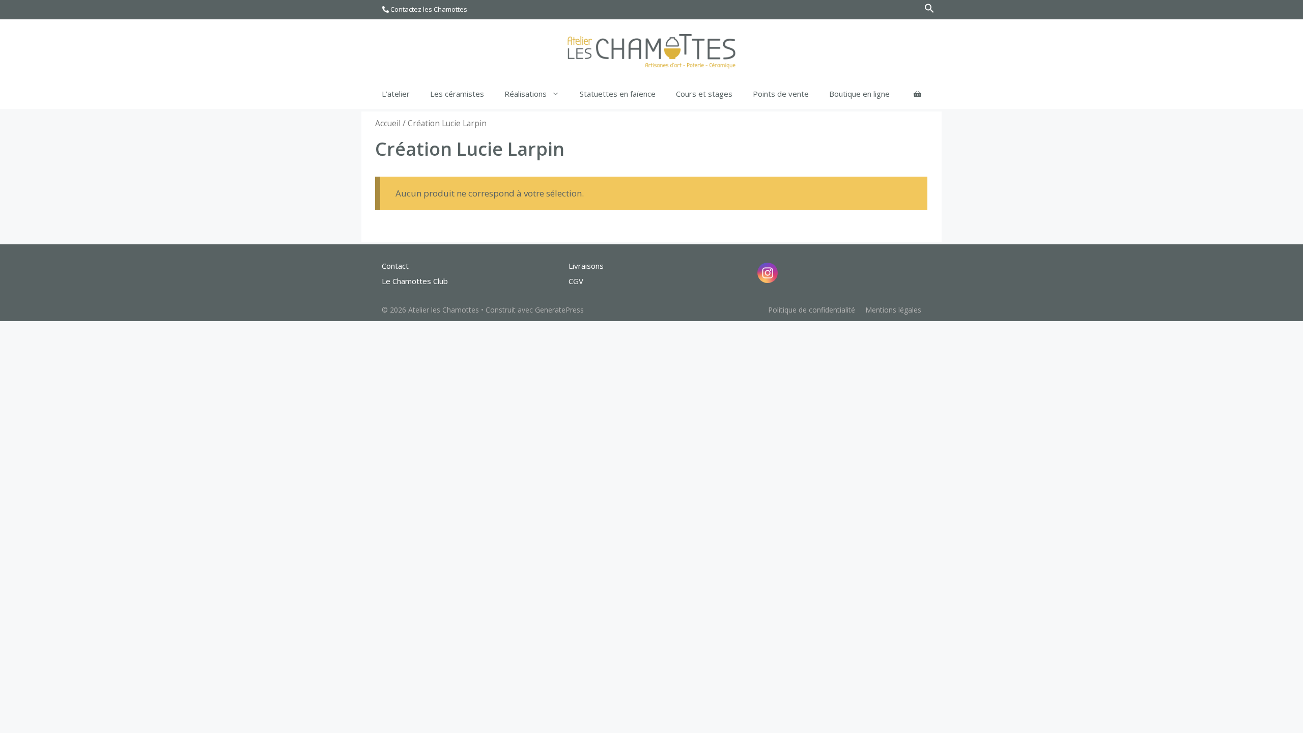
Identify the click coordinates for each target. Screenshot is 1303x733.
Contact (395, 266)
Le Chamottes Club (415, 281)
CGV (576, 281)
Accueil (388, 123)
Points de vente (781, 94)
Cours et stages (704, 94)
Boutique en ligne (859, 94)
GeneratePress (559, 310)
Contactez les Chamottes (428, 9)
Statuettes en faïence (618, 94)
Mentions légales (893, 310)
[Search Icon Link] (929, 10)
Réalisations (525, 94)
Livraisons (586, 266)
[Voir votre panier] (917, 93)
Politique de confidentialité (811, 310)
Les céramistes (457, 94)
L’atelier (396, 94)
